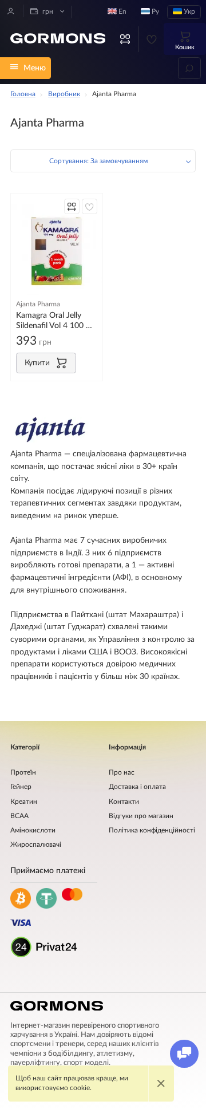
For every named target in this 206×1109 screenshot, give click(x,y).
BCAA (19, 816)
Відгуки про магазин (141, 816)
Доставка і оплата (137, 787)
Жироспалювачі (35, 845)
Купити (37, 362)
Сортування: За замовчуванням (98, 161)
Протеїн (23, 772)
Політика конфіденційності (152, 830)
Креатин (23, 802)
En (121, 12)
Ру (154, 12)
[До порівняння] (72, 206)
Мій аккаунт (11, 11)
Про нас (121, 772)
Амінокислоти (33, 830)
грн (47, 12)
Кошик (185, 47)
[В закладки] (89, 206)
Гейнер (20, 787)
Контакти (124, 802)
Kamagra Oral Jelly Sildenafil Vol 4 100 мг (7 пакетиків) (55, 321)
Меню (34, 68)
